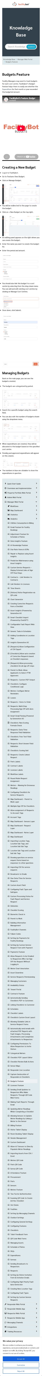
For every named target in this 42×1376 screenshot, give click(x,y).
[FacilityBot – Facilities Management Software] (21, 4)
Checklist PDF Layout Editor (21, 1057)
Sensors (13, 1185)
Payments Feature (17, 952)
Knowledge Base (9, 59)
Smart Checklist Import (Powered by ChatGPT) (19, 618)
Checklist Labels (16, 1013)
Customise (21, 1365)
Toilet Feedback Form (19, 1234)
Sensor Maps (15, 1066)
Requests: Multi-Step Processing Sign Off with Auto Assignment (21, 709)
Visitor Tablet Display (18, 1129)
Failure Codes (15, 934)
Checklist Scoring (17, 910)
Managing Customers (18, 981)
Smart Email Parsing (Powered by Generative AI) (22, 717)
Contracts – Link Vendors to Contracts (21, 578)
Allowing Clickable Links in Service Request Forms (20, 1022)
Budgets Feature (12, 62)
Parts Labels (15, 761)
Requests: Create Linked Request (20, 755)
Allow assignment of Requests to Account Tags (22, 811)
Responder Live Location (20, 1070)
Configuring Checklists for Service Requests (20, 793)
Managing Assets (17, 1243)
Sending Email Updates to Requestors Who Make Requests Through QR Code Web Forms (21, 1093)
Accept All (21, 1359)
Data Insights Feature (18, 541)
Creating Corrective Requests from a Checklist (21, 604)
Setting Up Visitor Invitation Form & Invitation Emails (21, 1276)
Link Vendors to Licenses (20, 584)
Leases (13, 698)
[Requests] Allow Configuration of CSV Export (22, 647)
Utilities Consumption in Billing (22, 523)
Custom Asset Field (18, 885)
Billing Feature (16, 1125)
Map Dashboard (16, 836)
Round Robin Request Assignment (18, 779)
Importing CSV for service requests (20, 868)
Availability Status (17, 985)
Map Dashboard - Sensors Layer (22, 821)
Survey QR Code (16, 1168)
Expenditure (7, 89)
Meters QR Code (16, 1160)
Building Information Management (18, 924)
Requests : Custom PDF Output (22, 679)
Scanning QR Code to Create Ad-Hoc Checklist (21, 1199)
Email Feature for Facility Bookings (20, 528)
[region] (21, 1356)
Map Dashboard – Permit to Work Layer (21, 800)
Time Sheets (15, 588)
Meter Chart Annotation (19, 968)
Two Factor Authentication (20, 1194)
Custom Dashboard (17, 1142)
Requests (14, 1270)
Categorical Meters (17, 1053)
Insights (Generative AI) (19, 642)
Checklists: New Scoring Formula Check (19, 724)
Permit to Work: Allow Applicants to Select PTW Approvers (20, 673)
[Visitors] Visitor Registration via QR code (22, 593)
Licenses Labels (16, 770)
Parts (12, 1181)
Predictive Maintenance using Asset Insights (21, 561)
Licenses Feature (17, 1085)
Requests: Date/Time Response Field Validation (20, 731)
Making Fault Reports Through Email (22, 1103)
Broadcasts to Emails (18, 874)
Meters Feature (16, 1189)
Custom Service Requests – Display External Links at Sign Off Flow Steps (21, 570)
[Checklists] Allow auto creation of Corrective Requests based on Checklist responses (22, 656)
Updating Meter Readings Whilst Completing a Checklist (22, 1110)
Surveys (13, 1259)
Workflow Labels (16, 774)
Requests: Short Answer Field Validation (21, 744)
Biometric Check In (17, 914)
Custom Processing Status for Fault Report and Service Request (21, 899)
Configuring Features (18, 1226)
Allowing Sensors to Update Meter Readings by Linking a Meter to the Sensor (21, 1118)
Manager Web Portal (25, 59)
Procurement (15, 1177)
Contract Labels (16, 765)
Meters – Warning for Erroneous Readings (22, 786)
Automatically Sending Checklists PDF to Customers (21, 999)
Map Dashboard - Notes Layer (22, 832)
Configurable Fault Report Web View (22, 625)
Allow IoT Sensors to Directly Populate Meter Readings (21, 1147)
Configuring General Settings (21, 1222)
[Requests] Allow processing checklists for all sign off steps (22, 664)
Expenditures (15, 1255)
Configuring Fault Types (19, 1293)
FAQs (12, 1251)
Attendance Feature (18, 1173)
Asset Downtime (16, 972)
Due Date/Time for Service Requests (20, 879)
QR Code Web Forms (18, 1238)
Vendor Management (18, 1138)
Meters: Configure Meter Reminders (20, 692)
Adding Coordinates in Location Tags (22, 636)
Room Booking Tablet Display (21, 1134)
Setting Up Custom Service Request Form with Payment (21, 946)
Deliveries (14, 906)
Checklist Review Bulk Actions (22, 1061)
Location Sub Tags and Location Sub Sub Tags (22, 851)
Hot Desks (14, 1205)
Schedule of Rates (17, 1247)
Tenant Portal (15, 989)
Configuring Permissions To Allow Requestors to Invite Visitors (20, 1046)
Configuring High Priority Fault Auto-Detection (21, 1283)
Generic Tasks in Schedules (20, 631)
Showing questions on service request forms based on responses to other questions (21, 860)
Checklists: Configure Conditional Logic (18, 685)
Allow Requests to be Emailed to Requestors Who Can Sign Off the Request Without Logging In (22, 960)
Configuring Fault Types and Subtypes (21, 890)
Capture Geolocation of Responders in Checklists (20, 1075)
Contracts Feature (17, 993)
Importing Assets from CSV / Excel (21, 1154)
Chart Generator (16, 599)
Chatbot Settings (17, 1217)
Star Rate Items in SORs (19, 549)
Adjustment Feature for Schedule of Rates (19, 535)
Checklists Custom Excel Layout (22, 1017)
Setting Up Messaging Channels (22, 1213)
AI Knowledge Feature (19, 545)
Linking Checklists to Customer (22, 1005)
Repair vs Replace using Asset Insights (22, 554)
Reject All (21, 1371)
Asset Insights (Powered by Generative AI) (21, 611)
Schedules (14, 1009)
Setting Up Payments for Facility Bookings (19, 939)
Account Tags (15, 817)
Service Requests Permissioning (22, 977)
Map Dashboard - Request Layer (20, 826)
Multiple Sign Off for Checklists (22, 806)
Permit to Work (16, 918)
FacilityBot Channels (18, 929)
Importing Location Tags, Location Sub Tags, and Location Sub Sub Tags (20, 843)
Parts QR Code (16, 1164)
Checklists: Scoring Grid (19, 750)
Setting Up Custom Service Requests (20, 1298)
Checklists (14, 1230)
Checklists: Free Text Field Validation (20, 737)
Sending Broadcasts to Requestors (19, 1265)
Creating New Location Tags (21, 1288)
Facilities (13, 1209)
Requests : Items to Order (20, 702)
